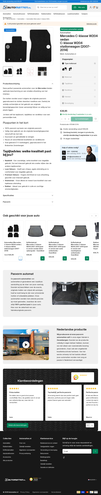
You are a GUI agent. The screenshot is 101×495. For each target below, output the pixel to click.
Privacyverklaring (25, 453)
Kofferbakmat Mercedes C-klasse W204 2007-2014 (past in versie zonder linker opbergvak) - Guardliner (35, 246)
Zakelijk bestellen (25, 446)
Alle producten (8, 460)
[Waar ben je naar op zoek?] (39, 7)
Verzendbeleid (56, 492)
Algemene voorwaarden (27, 450)
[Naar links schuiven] (8, 47)
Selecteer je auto (92, 24)
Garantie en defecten (47, 467)
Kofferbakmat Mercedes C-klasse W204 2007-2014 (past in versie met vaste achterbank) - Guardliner (57, 247)
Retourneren (44, 453)
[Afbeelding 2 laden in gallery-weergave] (19, 71)
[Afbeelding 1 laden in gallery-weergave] (8, 71)
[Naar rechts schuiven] (48, 47)
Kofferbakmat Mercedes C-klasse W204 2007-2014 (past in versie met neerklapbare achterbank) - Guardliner (79, 248)
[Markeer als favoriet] (96, 119)
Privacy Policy (24, 492)
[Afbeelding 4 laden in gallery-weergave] (42, 71)
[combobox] (51, 7)
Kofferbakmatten (8, 450)
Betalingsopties (45, 457)
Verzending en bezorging (48, 450)
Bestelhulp (43, 460)
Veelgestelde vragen (47, 446)
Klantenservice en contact (48, 443)
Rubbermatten (7, 446)
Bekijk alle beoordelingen (18, 425)
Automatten (6, 443)
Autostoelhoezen (8, 453)
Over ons (22, 443)
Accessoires (7, 457)
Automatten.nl (13, 492)
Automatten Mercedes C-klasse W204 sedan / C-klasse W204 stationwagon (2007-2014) (13, 246)
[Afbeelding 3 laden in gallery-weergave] (31, 71)
